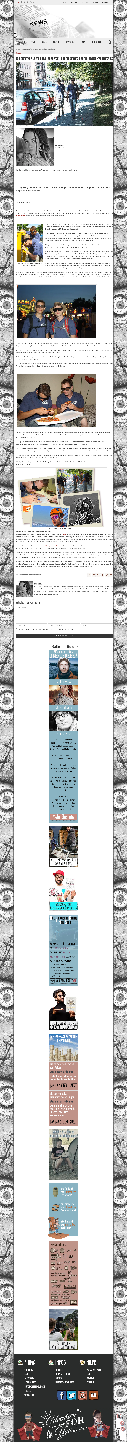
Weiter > (72, 646)
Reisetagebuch (70, 42)
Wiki (83, 42)
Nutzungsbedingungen (34, 1386)
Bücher (58, 1378)
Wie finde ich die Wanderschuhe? (68, 1207)
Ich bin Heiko (63, 681)
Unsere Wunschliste (64, 1382)
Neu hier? (56, 42)
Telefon (90, 1382)
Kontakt (95, 2)
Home (33, 42)
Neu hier (59, 1370)
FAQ (88, 1374)
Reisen (63, 534)
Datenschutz (30, 1382)
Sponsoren (74, 2)
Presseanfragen (94, 1370)
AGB (26, 1374)
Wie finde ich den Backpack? (68, 1225)
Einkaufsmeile (97, 42)
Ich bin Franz (63, 733)
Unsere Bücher (85, 2)
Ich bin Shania (63, 707)
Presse (65, 2)
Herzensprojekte (63, 1374)
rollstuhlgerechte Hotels (51, 546)
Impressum (105, 2)
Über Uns (44, 42)
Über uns (28, 1370)
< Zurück (54, 646)
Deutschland (20, 215)
